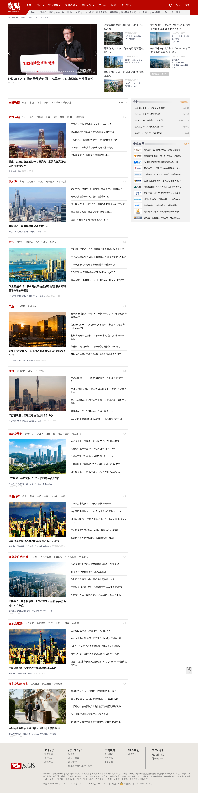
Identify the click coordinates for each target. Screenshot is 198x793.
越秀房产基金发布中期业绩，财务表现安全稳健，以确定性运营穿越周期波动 (163, 218)
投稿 (187, 5)
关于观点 (126, 5)
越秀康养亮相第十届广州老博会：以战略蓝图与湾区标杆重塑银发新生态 (163, 156)
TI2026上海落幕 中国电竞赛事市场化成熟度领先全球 (96, 638)
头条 (33, 12)
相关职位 (132, 754)
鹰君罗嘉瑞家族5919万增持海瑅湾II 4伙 (90, 196)
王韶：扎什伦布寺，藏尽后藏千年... (150, 133)
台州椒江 (128, 86)
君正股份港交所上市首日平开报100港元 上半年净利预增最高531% (99, 315)
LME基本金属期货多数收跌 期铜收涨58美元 (92, 147)
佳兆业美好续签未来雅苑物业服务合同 (89, 714)
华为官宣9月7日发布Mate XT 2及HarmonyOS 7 (93, 272)
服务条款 (108, 762)
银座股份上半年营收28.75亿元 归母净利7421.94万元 (95, 472)
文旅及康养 (143, 12)
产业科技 (12, 296)
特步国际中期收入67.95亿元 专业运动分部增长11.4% (96, 511)
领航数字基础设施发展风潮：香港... (150, 126)
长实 (173, 68)
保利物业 (44, 734)
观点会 (102, 5)
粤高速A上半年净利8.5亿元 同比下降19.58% (92, 411)
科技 (78, 12)
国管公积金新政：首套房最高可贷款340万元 (92, 212)
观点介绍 (48, 754)
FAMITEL (184, 65)
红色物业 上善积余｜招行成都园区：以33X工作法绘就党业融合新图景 (163, 181)
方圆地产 (33, 232)
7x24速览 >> (121, 102)
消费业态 (128, 36)
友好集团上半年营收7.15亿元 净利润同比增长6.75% (95, 464)
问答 (113, 5)
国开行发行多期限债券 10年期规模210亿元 (91, 124)
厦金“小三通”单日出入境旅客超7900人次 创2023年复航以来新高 (99, 663)
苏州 (31, 360)
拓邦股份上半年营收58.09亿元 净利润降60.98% (93, 449)
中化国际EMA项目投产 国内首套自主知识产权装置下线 (97, 249)
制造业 (25, 360)
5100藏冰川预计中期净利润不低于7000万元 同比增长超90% (99, 521)
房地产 (70, 12)
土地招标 (175, 39)
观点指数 (53, 5)
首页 (28, 5)
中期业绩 (47, 546)
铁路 (30, 673)
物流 (91, 12)
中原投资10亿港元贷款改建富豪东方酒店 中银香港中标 (97, 587)
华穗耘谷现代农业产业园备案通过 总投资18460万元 (95, 346)
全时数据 (42, 12)
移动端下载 (158, 758)
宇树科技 (31, 296)
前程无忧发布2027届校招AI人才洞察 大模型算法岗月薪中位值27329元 (99, 326)
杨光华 (186, 114)
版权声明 (48, 758)
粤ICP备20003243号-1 (98, 784)
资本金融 (60, 12)
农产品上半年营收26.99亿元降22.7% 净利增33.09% (95, 441)
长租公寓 (175, 65)
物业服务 (26, 734)
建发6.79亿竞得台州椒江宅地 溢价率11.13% (91, 220)
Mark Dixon (184, 120)
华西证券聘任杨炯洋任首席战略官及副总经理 (92, 132)
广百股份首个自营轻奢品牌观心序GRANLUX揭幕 (94, 530)
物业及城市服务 (159, 12)
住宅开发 (19, 232)
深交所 (11, 484)
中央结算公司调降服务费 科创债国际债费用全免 (94, 140)
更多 (125, 117)
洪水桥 (186, 36)
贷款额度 (135, 62)
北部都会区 (176, 42)
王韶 (187, 133)
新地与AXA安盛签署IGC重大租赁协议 (89, 572)
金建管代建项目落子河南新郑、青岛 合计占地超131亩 (96, 189)
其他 (19, 171)
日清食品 (38, 546)
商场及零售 (101, 12)
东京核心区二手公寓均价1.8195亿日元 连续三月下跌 (96, 595)
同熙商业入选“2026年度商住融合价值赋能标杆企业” (163, 211)
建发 (138, 83)
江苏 (39, 421)
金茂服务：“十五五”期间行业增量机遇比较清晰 (93, 691)
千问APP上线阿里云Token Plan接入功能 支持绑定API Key (98, 257)
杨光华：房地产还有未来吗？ (148, 114)
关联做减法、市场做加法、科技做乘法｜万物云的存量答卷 (163, 205)
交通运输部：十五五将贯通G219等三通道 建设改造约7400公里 (99, 380)
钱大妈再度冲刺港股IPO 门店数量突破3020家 (92, 538)
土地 (134, 83)
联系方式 (48, 762)
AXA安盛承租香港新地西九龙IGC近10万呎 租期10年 (96, 564)
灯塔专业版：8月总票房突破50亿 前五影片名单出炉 (95, 654)
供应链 (25, 421)
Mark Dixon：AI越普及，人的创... (149, 120)
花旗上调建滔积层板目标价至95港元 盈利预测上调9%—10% (99, 337)
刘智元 (186, 126)
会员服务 (108, 754)
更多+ (186, 144)
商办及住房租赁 (128, 12)
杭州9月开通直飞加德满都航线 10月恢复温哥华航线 (95, 646)
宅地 (135, 86)
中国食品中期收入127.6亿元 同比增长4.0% (91, 503)
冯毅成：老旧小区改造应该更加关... (150, 108)
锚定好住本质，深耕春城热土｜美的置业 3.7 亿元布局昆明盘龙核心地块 (163, 199)
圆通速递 (33, 421)
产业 (85, 12)
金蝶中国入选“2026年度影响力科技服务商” (163, 174)
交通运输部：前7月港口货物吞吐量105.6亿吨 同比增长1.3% (99, 390)
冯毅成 (186, 108)
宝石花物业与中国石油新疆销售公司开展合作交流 (94, 699)
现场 (178, 12)
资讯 (39, 5)
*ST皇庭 (38, 484)
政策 (134, 60)
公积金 (139, 60)
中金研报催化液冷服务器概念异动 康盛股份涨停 (94, 264)
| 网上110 (114, 784)
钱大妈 (132, 39)
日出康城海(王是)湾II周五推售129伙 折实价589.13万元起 (98, 204)
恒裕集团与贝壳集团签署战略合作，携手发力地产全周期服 (163, 162)
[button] (10, 53)
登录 (178, 5)
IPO (126, 39)
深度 (51, 12)
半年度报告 (47, 484)
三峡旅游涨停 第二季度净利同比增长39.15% (92, 631)
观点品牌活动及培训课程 (80, 766)
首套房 (128, 62)
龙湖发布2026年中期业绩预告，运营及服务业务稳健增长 (163, 193)
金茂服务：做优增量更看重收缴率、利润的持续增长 (96, 722)
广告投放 (108, 758)
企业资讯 (138, 143)
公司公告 (29, 484)
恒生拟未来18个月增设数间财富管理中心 (90, 155)
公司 (26, 232)
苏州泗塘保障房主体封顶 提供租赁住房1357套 (93, 579)
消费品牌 (114, 12)
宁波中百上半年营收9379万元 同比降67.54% (92, 456)
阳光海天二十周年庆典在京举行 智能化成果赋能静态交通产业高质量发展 (163, 168)
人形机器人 (40, 296)
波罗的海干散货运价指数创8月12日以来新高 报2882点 (96, 419)
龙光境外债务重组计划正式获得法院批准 (162, 150)
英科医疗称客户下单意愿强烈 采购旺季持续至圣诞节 (96, 354)
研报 (24, 296)
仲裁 (39, 232)
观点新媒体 (73, 758)
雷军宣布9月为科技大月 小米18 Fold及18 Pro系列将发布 (97, 280)
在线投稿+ (184, 102)
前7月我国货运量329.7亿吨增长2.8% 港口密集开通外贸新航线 (99, 401)
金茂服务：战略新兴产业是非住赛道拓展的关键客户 (96, 706)
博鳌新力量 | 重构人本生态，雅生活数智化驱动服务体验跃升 (163, 187)
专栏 (171, 12)
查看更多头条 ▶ (159, 74)
